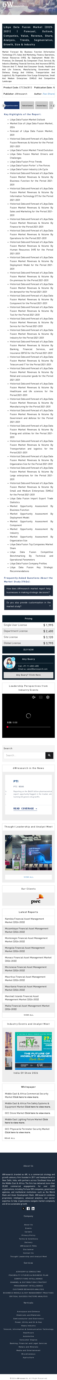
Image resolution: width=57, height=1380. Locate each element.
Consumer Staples (28, 1340)
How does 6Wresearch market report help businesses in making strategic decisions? (28, 591)
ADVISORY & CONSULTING (28, 1272)
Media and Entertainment (29, 1350)
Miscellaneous (28, 1354)
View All (29, 877)
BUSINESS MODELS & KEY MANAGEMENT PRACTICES (28, 1293)
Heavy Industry (28, 1326)
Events (28, 1228)
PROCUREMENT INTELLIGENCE (28, 1286)
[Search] (47, 4)
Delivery (28, 1242)
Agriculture (28, 1358)
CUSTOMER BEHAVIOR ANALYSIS (28, 1289)
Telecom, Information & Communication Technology (28, 1329)
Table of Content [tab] (27, 105)
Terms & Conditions (28, 1239)
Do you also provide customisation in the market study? (28, 605)
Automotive (28, 1336)
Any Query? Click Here (28, 675)
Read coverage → (35, 808)
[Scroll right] (53, 105)
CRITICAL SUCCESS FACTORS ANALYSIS (28, 1296)
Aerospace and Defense (28, 1312)
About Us (28, 1225)
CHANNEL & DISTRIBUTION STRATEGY (28, 1282)
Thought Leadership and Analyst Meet (28, 1257)
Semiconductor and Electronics (28, 1319)
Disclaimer (28, 1249)
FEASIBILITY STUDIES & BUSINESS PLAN (28, 1275)
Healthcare (28, 1333)
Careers (28, 1232)
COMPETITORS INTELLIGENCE (28, 1279)
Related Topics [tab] (41, 105)
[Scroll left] (4, 105)
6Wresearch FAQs (28, 1246)
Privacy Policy (29, 1235)
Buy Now (28, 650)
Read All (10, 1138)
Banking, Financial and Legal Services (28, 1343)
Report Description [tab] (12, 105)
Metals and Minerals (28, 1347)
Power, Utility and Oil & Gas (28, 1322)
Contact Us (28, 1253)
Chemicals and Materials (29, 1315)
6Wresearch (22, 1378)
